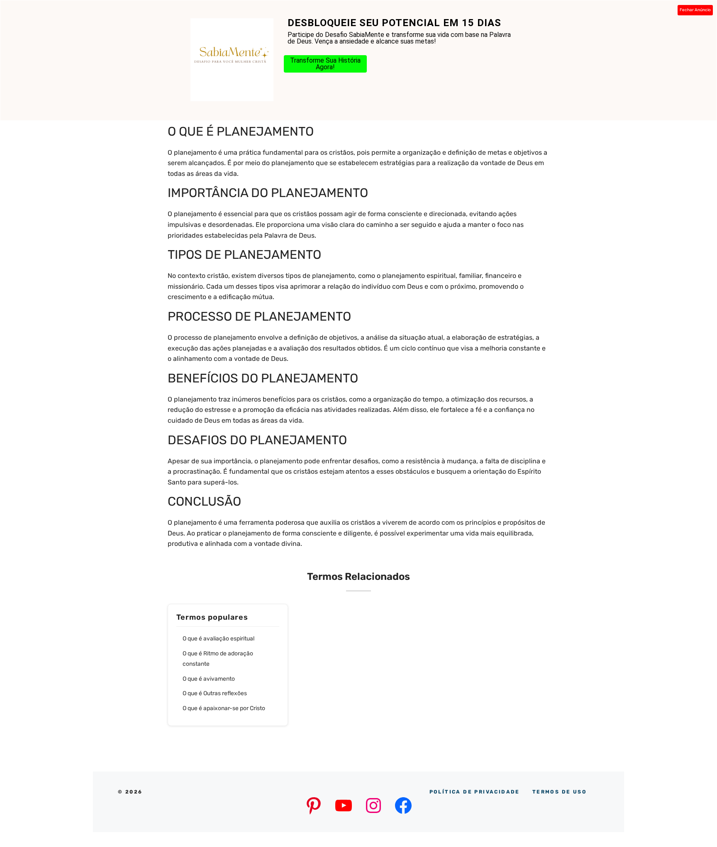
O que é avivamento (209, 678)
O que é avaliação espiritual (218, 638)
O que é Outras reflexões (215, 693)
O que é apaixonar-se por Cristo (224, 708)
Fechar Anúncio (695, 9)
